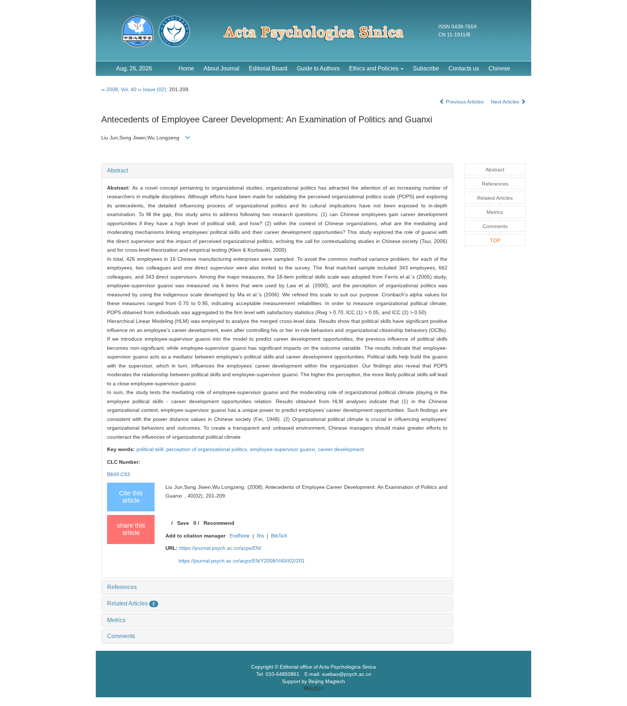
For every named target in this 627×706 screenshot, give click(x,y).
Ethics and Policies (374, 68)
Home (186, 68)
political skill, (151, 449)
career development (341, 449)
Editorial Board (268, 68)
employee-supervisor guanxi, (284, 449)
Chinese (499, 68)
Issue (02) (154, 89)
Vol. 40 (128, 89)
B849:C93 (118, 474)
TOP (495, 240)
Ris (260, 536)
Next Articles (506, 102)
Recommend (219, 523)
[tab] (277, 171)
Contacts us (463, 68)
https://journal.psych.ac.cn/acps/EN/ (220, 548)
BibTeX (279, 536)
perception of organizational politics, (208, 449)
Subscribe (426, 68)
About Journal (221, 68)
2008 (112, 89)
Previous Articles (464, 102)
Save (183, 523)
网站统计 (313, 688)
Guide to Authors (318, 68)
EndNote (240, 536)
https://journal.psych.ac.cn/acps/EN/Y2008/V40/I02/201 (242, 561)
